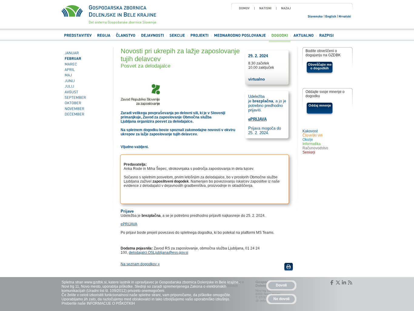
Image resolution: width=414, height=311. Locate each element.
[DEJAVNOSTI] (152, 38)
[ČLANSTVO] (125, 38)
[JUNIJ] (85, 81)
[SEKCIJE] (177, 38)
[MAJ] (85, 75)
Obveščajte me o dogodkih (320, 66)
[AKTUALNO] (303, 38)
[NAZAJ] (286, 8)
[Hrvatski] (345, 16)
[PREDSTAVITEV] (78, 38)
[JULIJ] (85, 86)
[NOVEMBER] (85, 108)
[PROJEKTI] (199, 38)
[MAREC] (85, 64)
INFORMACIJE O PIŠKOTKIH (111, 303)
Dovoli (281, 285)
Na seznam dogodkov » (140, 264)
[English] (331, 16)
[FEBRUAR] (85, 58)
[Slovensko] (315, 16)
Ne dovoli (281, 299)
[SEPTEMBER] (85, 97)
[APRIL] (85, 69)
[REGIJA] (104, 38)
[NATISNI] (265, 8)
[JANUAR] (85, 53)
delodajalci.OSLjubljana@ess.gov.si (158, 252)
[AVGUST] (85, 92)
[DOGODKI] (279, 38)
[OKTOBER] (85, 103)
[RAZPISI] (326, 38)
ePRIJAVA (129, 224)
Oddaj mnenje (320, 105)
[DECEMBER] (85, 114)
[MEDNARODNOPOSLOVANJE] (240, 38)
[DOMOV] (244, 8)
